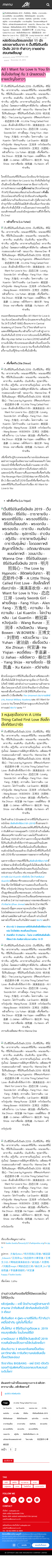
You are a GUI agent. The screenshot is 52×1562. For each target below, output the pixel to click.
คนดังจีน (6, 1413)
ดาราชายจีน (21, 1424)
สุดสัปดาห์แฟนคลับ (13, 1393)
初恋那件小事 (42, 1439)
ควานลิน (16, 1413)
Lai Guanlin (7, 1408)
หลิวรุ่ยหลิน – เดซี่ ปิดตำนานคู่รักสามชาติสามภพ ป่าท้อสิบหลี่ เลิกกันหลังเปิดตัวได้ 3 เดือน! (25, 1308)
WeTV (13, 708)
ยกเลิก (24, 1545)
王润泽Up (17, 1258)
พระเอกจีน (20, 1429)
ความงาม (24, 1482)
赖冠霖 (6, 1444)
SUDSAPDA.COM (22, 57)
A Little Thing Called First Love (25, 1403)
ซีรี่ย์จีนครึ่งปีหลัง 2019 (40, 1413)
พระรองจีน (43, 1424)
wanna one (33, 1408)
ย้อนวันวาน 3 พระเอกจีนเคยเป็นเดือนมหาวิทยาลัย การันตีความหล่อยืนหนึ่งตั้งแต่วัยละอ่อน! (23, 1353)
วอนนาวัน (6, 1434)
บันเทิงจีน (33, 1424)
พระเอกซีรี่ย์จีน (33, 1429)
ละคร (17, 1486)
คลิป (6, 1482)
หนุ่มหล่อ (8, 1486)
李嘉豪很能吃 (18, 1270)
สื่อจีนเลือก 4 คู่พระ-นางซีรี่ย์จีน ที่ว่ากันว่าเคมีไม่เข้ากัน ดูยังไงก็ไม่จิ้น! (25, 1320)
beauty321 (24, 1243)
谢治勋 (35, 1262)
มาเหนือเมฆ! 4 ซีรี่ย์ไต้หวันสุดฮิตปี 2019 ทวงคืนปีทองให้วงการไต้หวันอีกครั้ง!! (24, 1341)
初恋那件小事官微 (33, 1258)
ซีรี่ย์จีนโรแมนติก (22, 1418)
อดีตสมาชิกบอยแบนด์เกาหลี (12, 1439)
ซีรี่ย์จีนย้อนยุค (7, 1418)
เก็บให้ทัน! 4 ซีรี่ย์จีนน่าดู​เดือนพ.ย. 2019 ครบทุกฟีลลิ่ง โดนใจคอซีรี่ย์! (24, 1330)
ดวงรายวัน (39, 1486)
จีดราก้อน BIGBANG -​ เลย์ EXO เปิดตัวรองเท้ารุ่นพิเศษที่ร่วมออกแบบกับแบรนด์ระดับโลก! (25, 1367)
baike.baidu (12, 1243)
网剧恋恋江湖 (26, 1266)
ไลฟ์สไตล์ (27, 1486)
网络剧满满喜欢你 (20, 1262)
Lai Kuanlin (20, 1408)
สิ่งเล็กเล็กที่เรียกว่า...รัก (30, 1434)
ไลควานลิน (29, 1439)
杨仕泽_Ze (40, 1266)
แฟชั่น (14, 1482)
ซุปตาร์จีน (35, 1418)
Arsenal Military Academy (18, 700)
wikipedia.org (37, 1243)
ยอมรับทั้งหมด (40, 1545)
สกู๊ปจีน (16, 1434)
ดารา (35, 1482)
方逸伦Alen (16, 1254)
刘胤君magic (9, 1266)
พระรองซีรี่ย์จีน (8, 1429)
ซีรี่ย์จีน (25, 1413)
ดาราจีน (45, 1418)
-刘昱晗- (45, 1262)
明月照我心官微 (32, 1254)
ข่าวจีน (44, 1408)
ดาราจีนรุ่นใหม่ (8, 1424)
